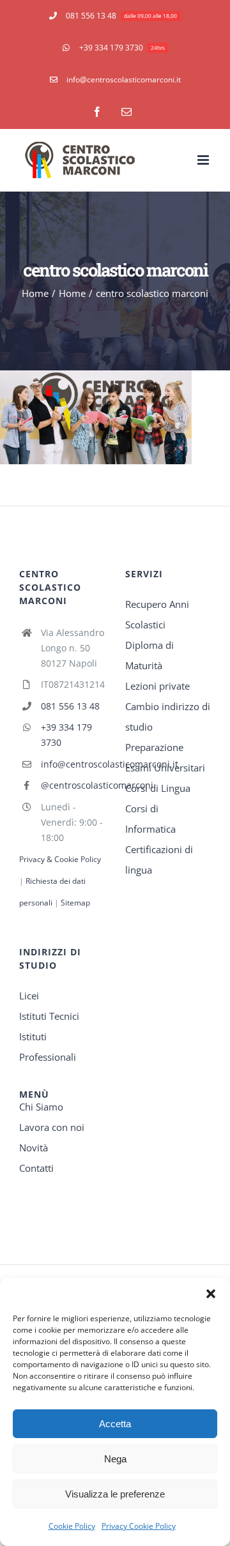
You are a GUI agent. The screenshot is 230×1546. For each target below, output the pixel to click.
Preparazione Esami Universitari (165, 757)
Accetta (115, 1423)
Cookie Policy (72, 1525)
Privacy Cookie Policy (139, 1525)
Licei (29, 995)
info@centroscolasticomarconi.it (73, 764)
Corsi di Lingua (157, 788)
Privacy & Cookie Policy (60, 859)
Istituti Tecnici (49, 1016)
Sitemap (75, 902)
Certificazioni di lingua (159, 859)
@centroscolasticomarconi (73, 785)
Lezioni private (157, 685)
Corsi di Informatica (150, 818)
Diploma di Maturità (149, 655)
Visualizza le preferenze (115, 1494)
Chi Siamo (41, 1106)
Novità (33, 1147)
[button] (210, 1293)
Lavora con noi (51, 1127)
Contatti (36, 1168)
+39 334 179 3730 (66, 734)
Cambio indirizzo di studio (167, 716)
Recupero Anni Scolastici (157, 614)
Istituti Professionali (47, 1046)
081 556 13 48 (70, 706)
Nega (115, 1458)
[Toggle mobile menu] (204, 160)
